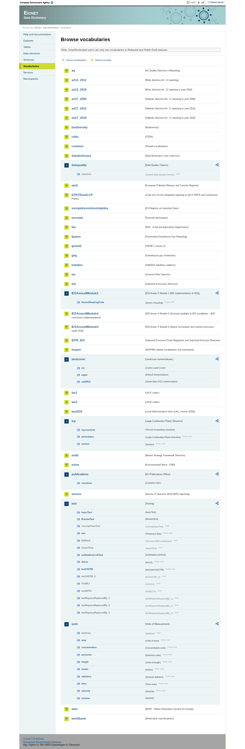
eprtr (75, 185)
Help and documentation (37, 34)
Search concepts (103, 60)
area (83, 640)
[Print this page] (199, 2)
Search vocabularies (76, 60)
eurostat (77, 217)
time (83, 683)
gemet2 (77, 246)
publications (80, 474)
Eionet (38, 28)
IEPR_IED (78, 340)
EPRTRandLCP (82, 194)
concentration (89, 647)
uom (75, 624)
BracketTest (87, 519)
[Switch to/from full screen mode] (204, 2)
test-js (84, 561)
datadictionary (81, 155)
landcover (78, 359)
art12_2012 (79, 80)
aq (73, 70)
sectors (85, 444)
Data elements (31, 53)
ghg (74, 255)
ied (74, 283)
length (84, 662)
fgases (76, 236)
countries (86, 483)
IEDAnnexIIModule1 (85, 293)
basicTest (86, 512)
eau (83, 533)
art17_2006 (79, 98)
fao (74, 227)
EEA (38, 2)
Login (192, 2)
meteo (84, 669)
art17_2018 (79, 117)
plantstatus (87, 436)
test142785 (87, 569)
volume (85, 698)
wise (75, 709)
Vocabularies (31, 66)
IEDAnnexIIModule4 (85, 326)
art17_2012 (79, 108)
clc (83, 368)
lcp (74, 421)
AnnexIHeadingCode (92, 302)
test (74, 503)
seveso (76, 494)
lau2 (74, 402)
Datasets (28, 40)
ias (74, 274)
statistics (86, 676)
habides (77, 265)
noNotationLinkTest (92, 555)
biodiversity (80, 127)
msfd (75, 455)
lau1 (74, 392)
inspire (76, 349)
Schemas (28, 59)
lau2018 (77, 411)
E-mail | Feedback (33, 738)
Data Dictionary (50, 28)
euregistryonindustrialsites (90, 208)
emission (86, 654)
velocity (85, 691)
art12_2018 (79, 89)
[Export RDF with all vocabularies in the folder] (217, 165)
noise (75, 464)
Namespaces (30, 78)
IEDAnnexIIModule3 (85, 313)
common (78, 146)
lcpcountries (88, 430)
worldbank (79, 718)
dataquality (79, 165)
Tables (27, 46)
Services (28, 72)
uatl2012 (86, 381)
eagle (84, 375)
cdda (75, 136)
